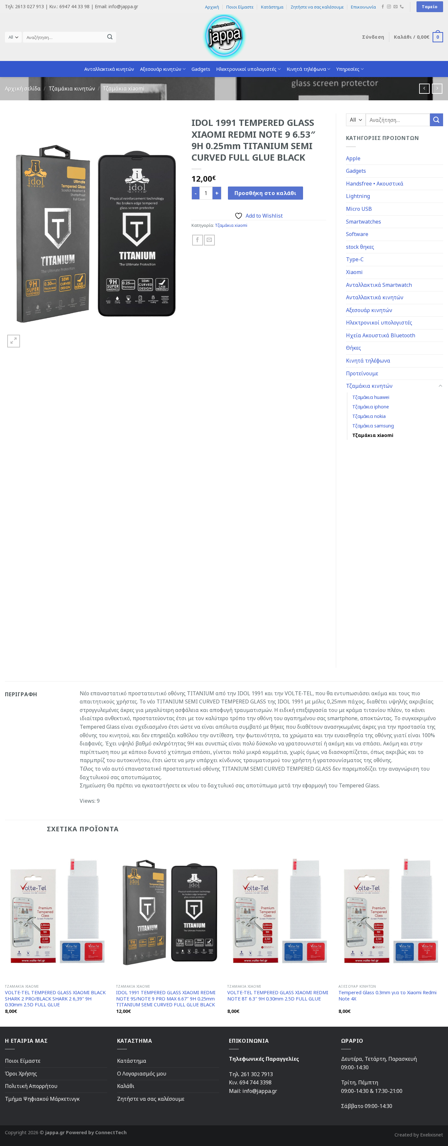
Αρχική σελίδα (23, 88)
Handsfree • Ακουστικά (374, 183)
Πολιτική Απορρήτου (31, 1086)
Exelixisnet (431, 1135)
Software (357, 234)
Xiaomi (354, 272)
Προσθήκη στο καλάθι (265, 193)
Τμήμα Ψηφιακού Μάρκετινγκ (42, 1098)
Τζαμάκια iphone (370, 407)
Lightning (358, 196)
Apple (353, 158)
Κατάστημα (272, 7)
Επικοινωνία (363, 7)
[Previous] (5, 933)
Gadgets (201, 69)
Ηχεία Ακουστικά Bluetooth (380, 335)
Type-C (355, 259)
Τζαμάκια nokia (369, 416)
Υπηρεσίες (347, 69)
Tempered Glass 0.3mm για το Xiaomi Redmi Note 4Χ (387, 996)
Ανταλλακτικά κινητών (109, 69)
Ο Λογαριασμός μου (141, 1073)
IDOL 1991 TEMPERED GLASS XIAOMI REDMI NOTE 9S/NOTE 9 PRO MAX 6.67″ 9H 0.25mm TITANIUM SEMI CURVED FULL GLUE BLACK (165, 999)
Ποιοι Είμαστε (240, 7)
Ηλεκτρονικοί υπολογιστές (246, 69)
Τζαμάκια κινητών (72, 88)
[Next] (443, 933)
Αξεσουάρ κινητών (160, 69)
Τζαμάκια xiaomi (124, 88)
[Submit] (109, 37)
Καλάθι (125, 1086)
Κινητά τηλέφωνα (306, 69)
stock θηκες (360, 246)
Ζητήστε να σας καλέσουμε (317, 7)
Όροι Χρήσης (21, 1073)
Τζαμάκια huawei (370, 397)
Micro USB (359, 208)
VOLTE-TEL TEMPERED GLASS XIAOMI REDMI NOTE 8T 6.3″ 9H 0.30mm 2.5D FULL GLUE (277, 996)
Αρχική (212, 7)
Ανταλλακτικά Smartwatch (379, 284)
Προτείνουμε (362, 373)
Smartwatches (363, 221)
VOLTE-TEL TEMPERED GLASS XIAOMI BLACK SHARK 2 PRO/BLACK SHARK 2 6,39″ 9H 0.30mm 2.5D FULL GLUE (55, 999)
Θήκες (353, 347)
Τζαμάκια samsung (373, 426)
